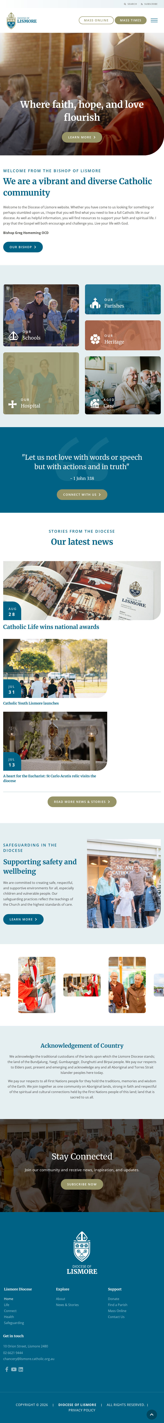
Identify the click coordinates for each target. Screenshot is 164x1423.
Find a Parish (117, 1305)
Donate (113, 1299)
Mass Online (117, 1311)
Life (6, 1305)
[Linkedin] (20, 1369)
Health (9, 1317)
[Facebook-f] (6, 1369)
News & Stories (67, 1305)
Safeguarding (14, 1323)
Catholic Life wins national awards (51, 627)
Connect (10, 1311)
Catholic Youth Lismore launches (31, 703)
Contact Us (116, 1317)
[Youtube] (13, 1369)
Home (8, 1299)
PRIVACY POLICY (82, 1410)
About (60, 1299)
